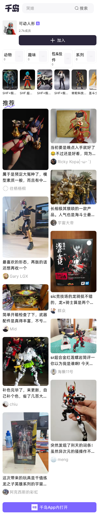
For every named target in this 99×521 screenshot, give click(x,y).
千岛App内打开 (54, 507)
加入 (57, 40)
